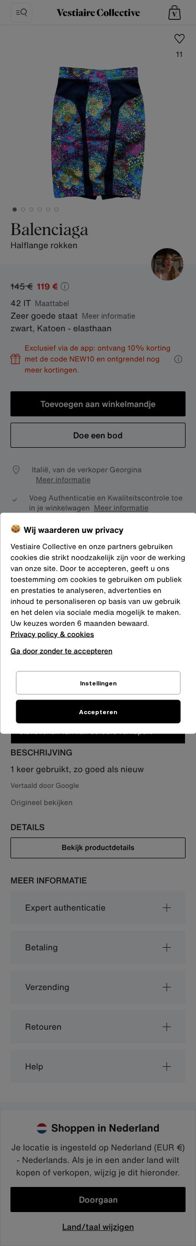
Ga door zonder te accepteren (61, 650)
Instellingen (98, 682)
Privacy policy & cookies (52, 633)
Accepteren (98, 711)
